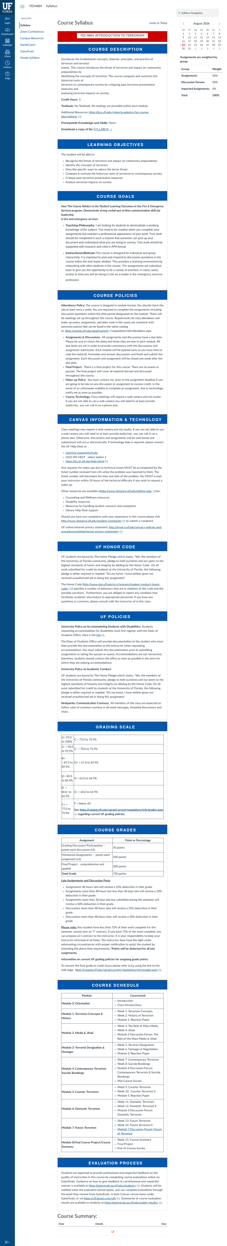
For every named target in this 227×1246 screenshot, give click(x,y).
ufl (90, 452)
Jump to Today (158, 23)
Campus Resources (32, 38)
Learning (71, 452)
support (82, 452)
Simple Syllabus (30, 57)
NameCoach (27, 44)
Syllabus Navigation (192, 13)
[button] (7, 65)
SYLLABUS (101, 129)
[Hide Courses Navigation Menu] (22, 6)
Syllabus (25, 25)
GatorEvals (27, 51)
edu (95, 452)
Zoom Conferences (32, 31)
